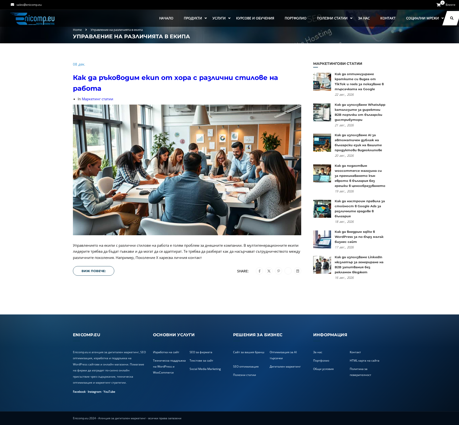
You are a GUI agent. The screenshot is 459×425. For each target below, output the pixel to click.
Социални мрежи (422, 18)
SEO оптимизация (246, 366)
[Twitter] (269, 271)
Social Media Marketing (205, 369)
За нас (364, 18)
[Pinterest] (278, 271)
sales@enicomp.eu (29, 5)
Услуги (219, 18)
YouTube (109, 392)
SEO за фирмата (201, 352)
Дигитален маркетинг (285, 366)
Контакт (388, 18)
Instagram (94, 392)
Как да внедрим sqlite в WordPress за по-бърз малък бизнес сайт (359, 237)
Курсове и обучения (255, 18)
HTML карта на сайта (364, 360)
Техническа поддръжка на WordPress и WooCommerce (169, 366)
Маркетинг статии (97, 98)
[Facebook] (259, 271)
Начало (166, 18)
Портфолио (295, 18)
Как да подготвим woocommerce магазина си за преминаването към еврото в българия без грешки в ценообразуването (360, 176)
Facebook (79, 392)
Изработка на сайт (166, 352)
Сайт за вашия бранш (248, 352)
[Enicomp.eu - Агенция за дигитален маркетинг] (33, 18)
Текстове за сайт (201, 360)
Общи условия (323, 369)
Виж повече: (94, 271)
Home (77, 30)
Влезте (450, 5)
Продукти (193, 18)
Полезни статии (332, 18)
